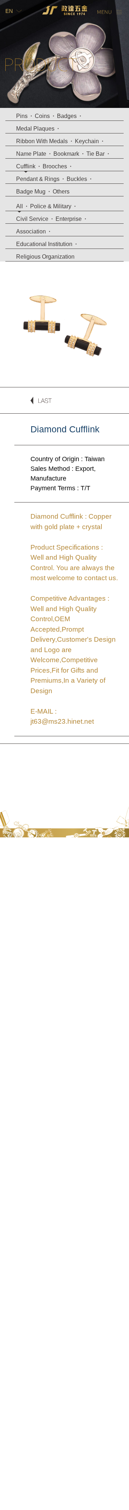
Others (61, 191)
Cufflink (25, 166)
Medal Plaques (35, 129)
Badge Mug (31, 191)
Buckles (77, 179)
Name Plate (31, 154)
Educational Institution (44, 244)
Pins (22, 116)
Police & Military (50, 206)
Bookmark (66, 154)
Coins (42, 116)
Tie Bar (95, 154)
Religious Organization (45, 257)
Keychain (87, 141)
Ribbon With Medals (42, 141)
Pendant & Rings (37, 179)
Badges (67, 116)
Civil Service (32, 219)
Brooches (55, 166)
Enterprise (69, 219)
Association (31, 231)
